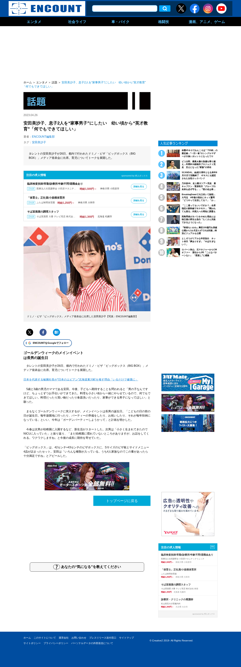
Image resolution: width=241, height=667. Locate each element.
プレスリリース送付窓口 (102, 637)
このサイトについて (45, 637)
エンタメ (34, 21)
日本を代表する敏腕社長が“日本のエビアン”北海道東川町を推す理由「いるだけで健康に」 (80, 379)
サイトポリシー (32, 643)
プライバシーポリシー (56, 643)
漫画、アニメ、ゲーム (207, 21)
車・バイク (121, 21)
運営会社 (64, 637)
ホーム (27, 637)
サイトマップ (126, 637)
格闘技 (163, 21)
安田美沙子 (39, 142)
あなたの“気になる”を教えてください (91, 567)
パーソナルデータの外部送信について (92, 643)
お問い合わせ (78, 637)
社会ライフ (77, 21)
